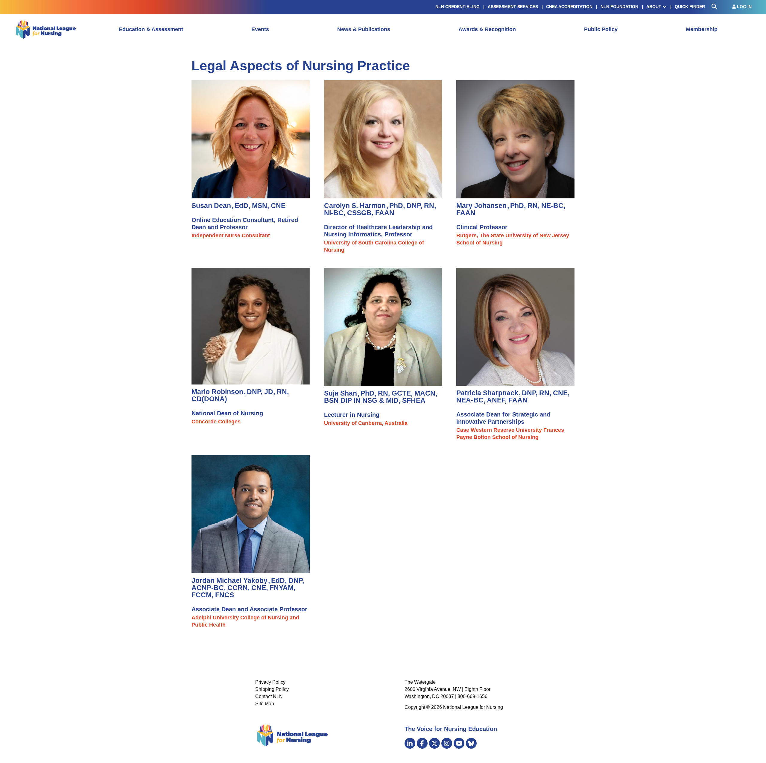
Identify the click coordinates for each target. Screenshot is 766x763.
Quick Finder (690, 6)
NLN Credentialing (457, 6)
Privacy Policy (270, 682)
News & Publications (363, 29)
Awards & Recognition (487, 29)
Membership (702, 29)
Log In (744, 6)
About (654, 6)
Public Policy (601, 29)
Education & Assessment (151, 29)
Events (260, 29)
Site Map (264, 703)
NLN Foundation (619, 6)
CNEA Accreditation (569, 6)
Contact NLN (269, 696)
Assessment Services (513, 6)
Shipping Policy (272, 689)
